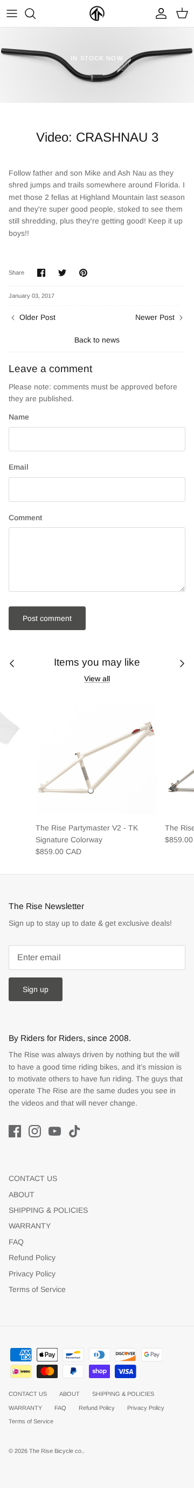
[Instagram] (35, 1131)
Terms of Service (37, 1289)
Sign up (35, 989)
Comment (25, 517)
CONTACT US (33, 1178)
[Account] (158, 13)
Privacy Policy (32, 1273)
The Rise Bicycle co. (56, 1451)
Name (19, 417)
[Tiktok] (74, 1131)
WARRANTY (30, 1225)
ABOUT (21, 1194)
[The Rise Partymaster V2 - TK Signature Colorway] (96, 756)
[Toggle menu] (12, 13)
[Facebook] (15, 1131)
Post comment (47, 618)
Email (19, 467)
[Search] (35, 13)
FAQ (16, 1242)
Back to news (97, 340)
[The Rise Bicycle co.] (97, 13)
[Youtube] (54, 1131)
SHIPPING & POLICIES (48, 1210)
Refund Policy (32, 1257)
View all (97, 678)
